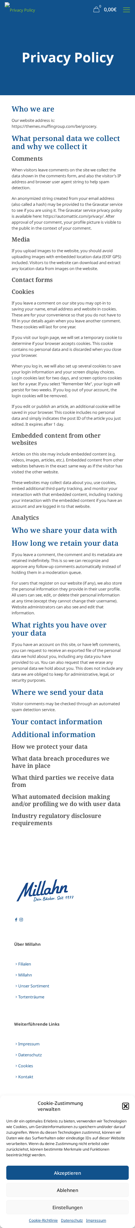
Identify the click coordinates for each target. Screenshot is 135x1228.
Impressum (96, 1220)
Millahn (25, 975)
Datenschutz (72, 1220)
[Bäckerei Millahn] (20, 9)
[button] (125, 1106)
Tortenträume (31, 997)
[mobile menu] (126, 9)
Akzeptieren (67, 1173)
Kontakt (25, 1077)
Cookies (25, 1066)
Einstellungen (67, 1207)
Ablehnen (67, 1190)
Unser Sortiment (33, 986)
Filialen (24, 964)
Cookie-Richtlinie (43, 1220)
